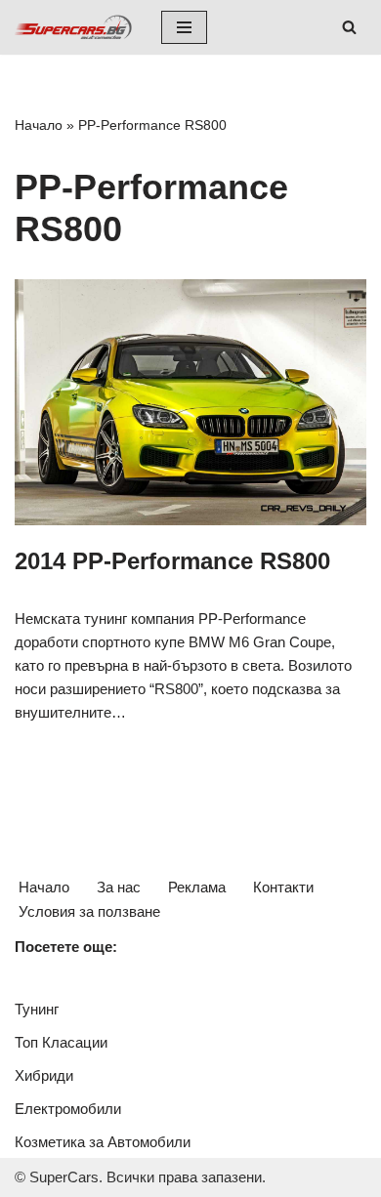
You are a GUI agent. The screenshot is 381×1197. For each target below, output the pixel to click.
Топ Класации (61, 1042)
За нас (119, 887)
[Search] (349, 27)
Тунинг (37, 1009)
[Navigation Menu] (184, 27)
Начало (39, 125)
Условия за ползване (89, 911)
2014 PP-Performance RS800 (172, 561)
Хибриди (44, 1075)
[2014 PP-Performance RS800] (190, 402)
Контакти (283, 887)
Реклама (197, 887)
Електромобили (68, 1108)
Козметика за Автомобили (102, 1142)
